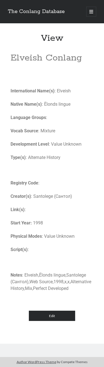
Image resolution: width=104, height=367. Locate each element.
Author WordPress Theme (36, 362)
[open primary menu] (91, 12)
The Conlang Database (36, 11)
